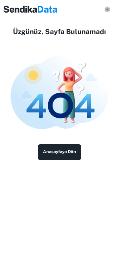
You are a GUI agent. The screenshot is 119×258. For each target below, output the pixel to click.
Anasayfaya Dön (59, 151)
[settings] (107, 9)
